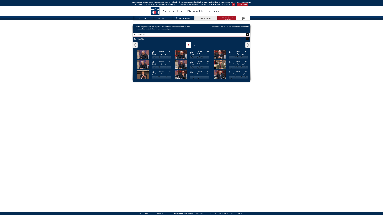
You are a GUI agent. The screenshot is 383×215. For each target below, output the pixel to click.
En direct (162, 18)
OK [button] (234, 4)
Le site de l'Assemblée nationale (221, 213)
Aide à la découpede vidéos (227, 18)
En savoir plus (242, 4)
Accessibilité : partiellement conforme (188, 213)
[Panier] (243, 18)
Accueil (143, 18)
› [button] (247, 45)
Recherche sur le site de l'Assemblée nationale (230, 26)
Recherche (205, 18)
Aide (146, 213)
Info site (160, 213)
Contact (138, 213)
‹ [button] (135, 45)
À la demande (183, 18)
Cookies (240, 213)
